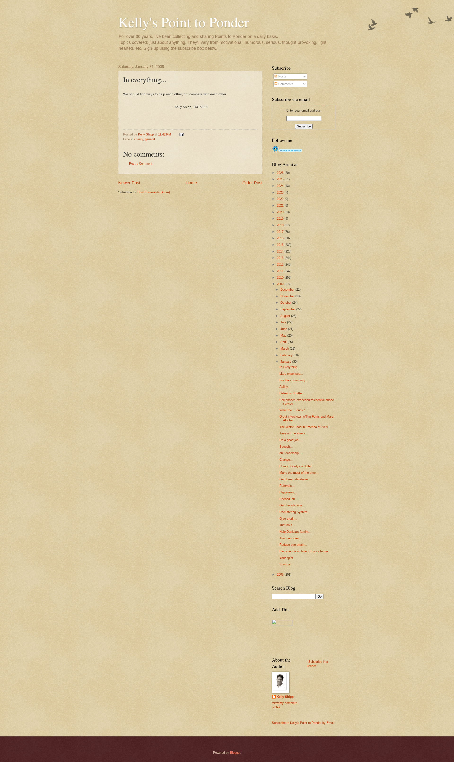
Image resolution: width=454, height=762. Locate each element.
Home (191, 182)
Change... (286, 459)
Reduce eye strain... (293, 544)
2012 (280, 264)
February (286, 355)
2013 (280, 258)
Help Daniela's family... (295, 531)
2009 (280, 284)
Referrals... (287, 485)
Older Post (252, 182)
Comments (285, 84)
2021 (280, 205)
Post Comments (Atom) (153, 192)
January (286, 361)
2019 (280, 218)
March (285, 348)
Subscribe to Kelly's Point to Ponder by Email (303, 723)
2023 (280, 192)
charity (138, 139)
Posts (281, 76)
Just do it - (286, 525)
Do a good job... (290, 440)
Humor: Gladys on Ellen (295, 466)
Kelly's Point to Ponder (183, 21)
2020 (280, 212)
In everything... (289, 367)
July (283, 322)
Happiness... (288, 492)
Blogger (235, 752)
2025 (280, 179)
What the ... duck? (292, 410)
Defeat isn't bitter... (292, 393)
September (288, 309)
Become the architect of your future (303, 551)
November (287, 296)
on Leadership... (290, 453)
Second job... (288, 499)
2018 (280, 225)
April (284, 342)
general (150, 139)
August (285, 316)
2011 (280, 271)
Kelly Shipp (285, 697)
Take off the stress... (293, 433)
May (283, 335)
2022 (280, 199)
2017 (280, 232)
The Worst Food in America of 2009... (305, 427)
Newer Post (129, 182)
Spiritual (285, 564)
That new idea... (290, 538)
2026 (280, 173)
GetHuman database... (294, 479)
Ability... (285, 386)
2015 (280, 245)
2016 (280, 238)
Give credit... (288, 518)
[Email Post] (181, 134)
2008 (280, 574)
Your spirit (286, 558)
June (284, 329)
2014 (280, 251)
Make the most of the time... (299, 472)
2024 (280, 186)
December (287, 289)
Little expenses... (291, 373)
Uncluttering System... (294, 512)
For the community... (293, 380)
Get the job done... (292, 505)
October (286, 302)
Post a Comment (140, 163)
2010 (280, 277)
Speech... (286, 446)
